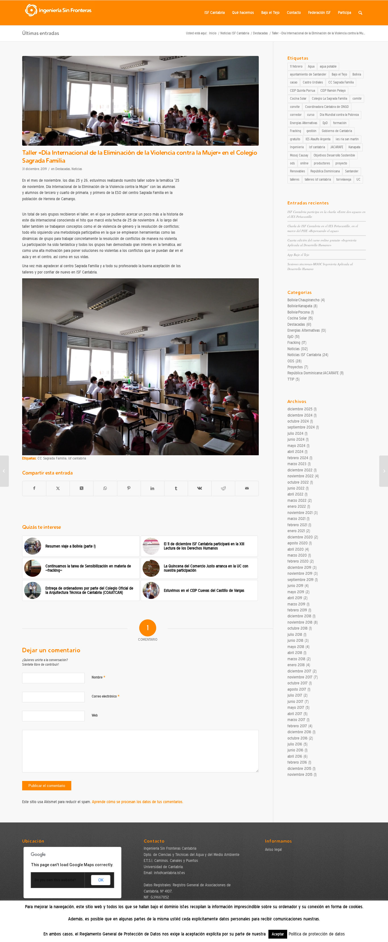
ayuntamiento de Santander (308, 74)
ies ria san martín (347, 139)
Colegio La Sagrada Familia (329, 99)
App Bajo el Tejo (298, 254)
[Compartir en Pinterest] (129, 488)
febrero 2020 (297, 561)
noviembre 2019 (299, 573)
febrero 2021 (297, 525)
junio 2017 (295, 701)
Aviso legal (273, 849)
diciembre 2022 (299, 470)
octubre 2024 (298, 421)
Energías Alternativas (303, 123)
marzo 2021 (296, 519)
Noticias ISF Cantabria (304, 355)
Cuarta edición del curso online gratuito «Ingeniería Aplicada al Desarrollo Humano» (321, 242)
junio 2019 (295, 586)
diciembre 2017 (299, 671)
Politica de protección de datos (317, 934)
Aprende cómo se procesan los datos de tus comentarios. (137, 802)
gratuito (295, 139)
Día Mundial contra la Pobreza (339, 115)
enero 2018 (296, 665)
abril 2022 (295, 494)
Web (95, 715)
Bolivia (356, 74)
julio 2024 (295, 433)
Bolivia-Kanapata (299, 306)
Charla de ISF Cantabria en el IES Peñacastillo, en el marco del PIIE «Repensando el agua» (322, 228)
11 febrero (296, 66)
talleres (294, 179)
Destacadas (62, 169)
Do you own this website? (55, 880)
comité (357, 99)
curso (310, 115)
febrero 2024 (297, 458)
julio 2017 (294, 695)
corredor (296, 115)
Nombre (98, 677)
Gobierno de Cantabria (337, 131)
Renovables (297, 171)
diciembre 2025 (299, 409)
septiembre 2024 (301, 427)
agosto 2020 (297, 543)
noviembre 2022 (300, 476)
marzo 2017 (296, 720)
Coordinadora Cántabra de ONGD (327, 107)
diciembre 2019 (299, 567)
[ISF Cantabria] (58, 12)
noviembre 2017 (299, 677)
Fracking (295, 131)
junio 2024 (295, 439)
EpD (325, 123)
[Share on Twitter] (81, 488)
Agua (311, 66)
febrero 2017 (297, 726)
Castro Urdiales (313, 82)
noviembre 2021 (299, 513)
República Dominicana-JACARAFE (313, 373)
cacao (293, 82)
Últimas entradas (40, 33)
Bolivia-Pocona (298, 312)
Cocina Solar (298, 99)
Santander (351, 171)
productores (322, 163)
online (304, 163)
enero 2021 (296, 531)
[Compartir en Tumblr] (176, 488)
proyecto (341, 163)
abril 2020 (295, 549)
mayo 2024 (296, 446)
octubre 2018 (297, 628)
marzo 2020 (297, 555)
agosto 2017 (296, 689)
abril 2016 (294, 756)
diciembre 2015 (299, 768)
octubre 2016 (297, 738)
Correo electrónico (106, 696)
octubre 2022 (298, 482)
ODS (290, 361)
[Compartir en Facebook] (34, 488)
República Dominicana (325, 171)
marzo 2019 (296, 604)
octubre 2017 (297, 683)
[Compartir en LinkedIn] (152, 488)
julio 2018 (294, 634)
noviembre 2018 (299, 622)
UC (358, 179)
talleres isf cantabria (318, 179)
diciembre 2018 (299, 616)
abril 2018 (294, 653)
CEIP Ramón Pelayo (333, 91)
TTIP (290, 379)
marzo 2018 (296, 659)
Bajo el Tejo (339, 74)
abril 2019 (294, 598)
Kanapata (354, 147)
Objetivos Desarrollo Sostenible (334, 155)
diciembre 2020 (300, 537)
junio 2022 (295, 488)
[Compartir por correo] (246, 488)
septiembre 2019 (300, 580)
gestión (311, 131)
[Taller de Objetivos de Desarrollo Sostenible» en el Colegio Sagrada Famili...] (4, 471)
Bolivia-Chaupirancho (303, 300)
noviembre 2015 (299, 774)
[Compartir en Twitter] (58, 488)
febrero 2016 (297, 762)
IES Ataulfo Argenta (318, 139)
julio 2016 (294, 744)
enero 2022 (296, 506)
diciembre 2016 (299, 732)
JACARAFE (336, 147)
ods (292, 163)
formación (340, 123)
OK (100, 880)
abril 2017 (294, 714)
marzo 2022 (296, 500)
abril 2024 (295, 452)
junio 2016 (295, 750)
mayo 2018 (295, 647)
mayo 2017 (295, 707)
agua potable (328, 66)
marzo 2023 (296, 464)
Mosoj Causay (299, 155)
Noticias (77, 169)
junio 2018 (295, 640)
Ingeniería (297, 147)
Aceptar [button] (278, 934)
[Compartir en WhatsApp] (105, 488)
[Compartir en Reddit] (223, 488)
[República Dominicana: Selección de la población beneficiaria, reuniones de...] (383, 471)
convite (295, 107)
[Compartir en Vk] (199, 488)
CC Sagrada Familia (51, 458)
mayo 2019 (295, 592)
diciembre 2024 (299, 415)
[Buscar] (360, 12)
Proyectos (295, 367)
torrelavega (343, 179)
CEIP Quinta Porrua (302, 91)
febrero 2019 (297, 610)
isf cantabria (77, 458)
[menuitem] (214, 12)
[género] (140, 101)
